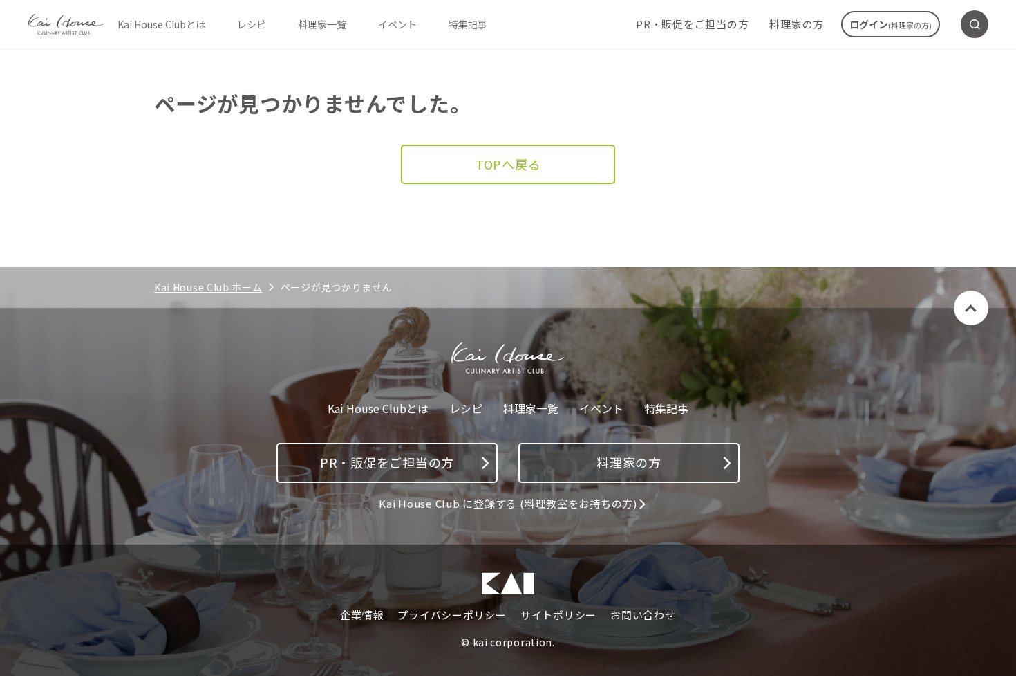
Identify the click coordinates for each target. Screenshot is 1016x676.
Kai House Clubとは (161, 24)
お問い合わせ (643, 615)
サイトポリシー (558, 615)
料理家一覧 (322, 24)
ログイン (890, 24)
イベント (397, 24)
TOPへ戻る (508, 164)
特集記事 (468, 24)
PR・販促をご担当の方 (692, 24)
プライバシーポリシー (452, 615)
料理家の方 (796, 24)
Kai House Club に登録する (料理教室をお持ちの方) (508, 503)
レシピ (251, 24)
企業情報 (362, 615)
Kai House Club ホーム (208, 287)
